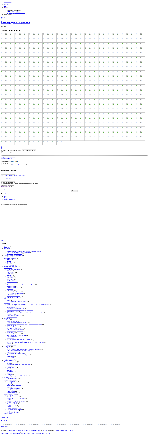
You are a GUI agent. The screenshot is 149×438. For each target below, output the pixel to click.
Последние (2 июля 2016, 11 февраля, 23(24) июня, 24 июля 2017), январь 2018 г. (28, 304)
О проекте (18, 430)
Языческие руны (11, 345)
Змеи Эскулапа (8, 256)
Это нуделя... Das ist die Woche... (18, 301)
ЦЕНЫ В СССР (14, 357)
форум (57, 430)
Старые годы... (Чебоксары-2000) (15, 308)
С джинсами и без (11, 294)
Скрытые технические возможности (13, 255)
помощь (8, 178)
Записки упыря (8, 413)
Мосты (9, 399)
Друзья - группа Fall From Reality (18, 376)
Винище (12, 265)
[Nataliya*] (48, 425)
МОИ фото (7, 303)
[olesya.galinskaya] (52, 425)
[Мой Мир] (17, 162)
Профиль (6, 197)
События (6, 298)
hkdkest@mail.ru (11, 430)
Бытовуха (9, 273)
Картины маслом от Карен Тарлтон (16, 335)
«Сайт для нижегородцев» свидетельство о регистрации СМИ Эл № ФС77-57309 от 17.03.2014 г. (26, 433)
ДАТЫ (9, 300)
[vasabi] (68, 425)
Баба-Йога (9, 270)
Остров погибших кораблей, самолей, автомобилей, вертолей (23, 349)
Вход (5, 6)
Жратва (9, 259)
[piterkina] (55, 425)
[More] (44, 425)
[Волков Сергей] (81, 425)
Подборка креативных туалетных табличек (18, 339)
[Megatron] (42, 425)
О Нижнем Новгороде (35, 430)
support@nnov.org (64, 430)
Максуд (3, 17)
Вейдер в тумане (11, 325)
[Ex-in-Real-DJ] (18, 425)
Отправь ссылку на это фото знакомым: (11, 150)
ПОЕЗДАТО (10, 277)
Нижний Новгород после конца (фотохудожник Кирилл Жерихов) (24, 324)
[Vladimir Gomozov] (70, 425)
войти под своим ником (7, 175)
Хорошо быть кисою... (13, 287)
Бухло (8, 263)
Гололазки (9, 276)
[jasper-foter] (31, 425)
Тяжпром (9, 374)
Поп (8, 369)
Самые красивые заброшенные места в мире (18, 350)
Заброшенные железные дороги (15, 353)
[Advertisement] (10, 222)
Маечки (9, 363)
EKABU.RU (10, 279)
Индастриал (10, 371)
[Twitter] (14, 162)
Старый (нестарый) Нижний (14, 409)
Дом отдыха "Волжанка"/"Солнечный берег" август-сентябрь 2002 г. (25, 312)
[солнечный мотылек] (111, 425)
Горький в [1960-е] (12, 404)
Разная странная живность (14, 385)
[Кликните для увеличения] (1, 18)
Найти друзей (4, 426)
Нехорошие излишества (10, 258)
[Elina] (16, 425)
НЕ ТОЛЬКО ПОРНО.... (16, 293)
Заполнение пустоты (12, 378)
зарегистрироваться (19, 175)
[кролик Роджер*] (98, 425)
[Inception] (29, 425)
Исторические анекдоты (10, 359)
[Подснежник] (109, 425)
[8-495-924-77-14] (1, 425)
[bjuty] (11, 425)
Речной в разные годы (13, 397)
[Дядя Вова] (89, 425)
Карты (5, 249)
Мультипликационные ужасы (15, 329)
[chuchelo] (12, 425)
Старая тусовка (11, 314)
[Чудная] (119, 425)
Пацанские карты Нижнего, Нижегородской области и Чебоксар (24, 251)
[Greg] (25, 425)
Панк (8, 373)
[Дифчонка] (87, 425)
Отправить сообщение (10, 199)
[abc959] (3, 425)
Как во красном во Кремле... (14, 315)
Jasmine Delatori (11, 286)
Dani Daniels (10, 290)
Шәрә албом (10, 289)
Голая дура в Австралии (13, 269)
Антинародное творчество (15, 22)
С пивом (9, 283)
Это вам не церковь (12, 392)
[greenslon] (24, 425)
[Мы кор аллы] (104, 425)
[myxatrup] (46, 425)
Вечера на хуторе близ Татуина (15, 328)
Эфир (5, 196)
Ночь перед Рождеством (13, 326)
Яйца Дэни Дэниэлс (15, 291)
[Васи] (76, 425)
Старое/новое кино (9, 360)
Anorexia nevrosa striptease (13, 296)
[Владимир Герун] (79, 425)
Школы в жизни (11, 307)
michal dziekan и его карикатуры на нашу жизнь (19, 340)
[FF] (20, 425)
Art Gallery (6, 319)
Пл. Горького (10, 395)
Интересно (3, 157)
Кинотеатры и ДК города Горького (16, 401)
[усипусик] (115, 425)
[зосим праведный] (93, 425)
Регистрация (7, 4)
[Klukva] (33, 425)
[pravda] (57, 425)
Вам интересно (11, 157)
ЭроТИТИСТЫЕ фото (13, 297)
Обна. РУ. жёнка (8, 268)
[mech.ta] (40, 425)
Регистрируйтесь (16, 164)
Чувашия (6, 377)
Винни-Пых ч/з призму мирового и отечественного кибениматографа (25, 342)
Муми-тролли (10, 332)
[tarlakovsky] (65, 425)
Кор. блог (44, 430)
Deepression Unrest (12, 336)
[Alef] (5, 425)
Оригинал (3, 148)
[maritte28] (39, 425)
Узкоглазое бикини (12, 282)
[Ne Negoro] (50, 425)
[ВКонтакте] (12, 162)
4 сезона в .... (10, 338)
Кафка (8, 347)
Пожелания (7, 248)
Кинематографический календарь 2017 (17, 322)
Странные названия (12, 352)
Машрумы (9, 262)
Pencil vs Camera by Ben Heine (15, 331)
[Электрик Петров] (122, 425)
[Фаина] (117, 425)
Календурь (6, 247)
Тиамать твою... (11, 367)
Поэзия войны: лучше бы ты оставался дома (18, 364)
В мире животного (9, 380)
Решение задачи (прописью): (8, 182)
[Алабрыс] (72, 425)
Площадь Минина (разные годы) (15, 398)
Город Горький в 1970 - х (13, 408)
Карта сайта (25, 430)
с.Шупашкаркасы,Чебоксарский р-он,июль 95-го (20, 310)
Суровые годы (11, 305)
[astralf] (9, 425)
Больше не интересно (6, 158)
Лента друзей (4, 417)
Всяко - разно (10, 356)
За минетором (10, 272)
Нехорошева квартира (13, 412)
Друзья (4, 420)
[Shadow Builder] (61, 425)
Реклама (72, 430)
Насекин (9, 343)
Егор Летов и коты (12, 381)
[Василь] (78, 425)
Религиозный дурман (9, 390)
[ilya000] (27, 425)
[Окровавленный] (107, 425)
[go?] (22, 425)
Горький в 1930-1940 (12, 402)
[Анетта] (74, 425)
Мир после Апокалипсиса (14, 333)
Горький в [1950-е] (12, 406)
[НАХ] (106, 425)
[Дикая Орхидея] (83, 425)
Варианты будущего (12, 321)
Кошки (9, 387)
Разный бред (7, 346)
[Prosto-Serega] (59, 425)
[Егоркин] (91, 425)
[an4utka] (7, 425)
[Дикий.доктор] (85, 425)
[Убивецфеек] (113, 425)
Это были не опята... (15, 388)
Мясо (8, 366)
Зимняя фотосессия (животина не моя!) (17, 383)
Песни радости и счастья (10, 361)
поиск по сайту (8, 14)
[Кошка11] (94, 425)
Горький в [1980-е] (12, 405)
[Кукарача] (100, 425)
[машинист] (102, 425)
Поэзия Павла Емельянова (11, 266)
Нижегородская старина (10, 394)
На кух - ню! (10, 280)
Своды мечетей (11, 391)
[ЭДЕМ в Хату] (120, 425)
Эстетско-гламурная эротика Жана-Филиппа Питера (21, 284)
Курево (9, 261)
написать (15, 11)
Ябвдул (9, 275)
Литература (7, 318)
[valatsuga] (66, 425)
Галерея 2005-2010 (12, 317)
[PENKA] (53, 425)
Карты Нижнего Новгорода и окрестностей (18, 252)
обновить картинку (6, 186)
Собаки (9, 384)
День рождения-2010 (12, 311)
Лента (2, 240)
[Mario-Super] (37, 425)
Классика (9, 370)
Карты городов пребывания (14, 254)
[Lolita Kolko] (35, 425)
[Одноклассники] (15, 162)
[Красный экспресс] (96, 425)
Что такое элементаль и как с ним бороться (18, 354)
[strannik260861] (63, 425)
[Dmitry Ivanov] (14, 425)
